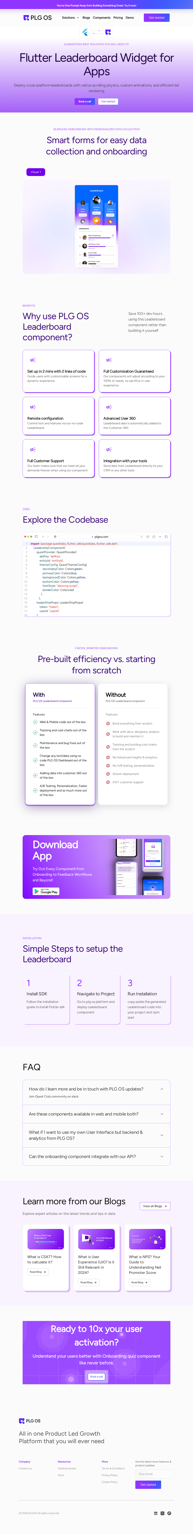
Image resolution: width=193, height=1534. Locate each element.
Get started (156, 17)
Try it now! (130, 5)
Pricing (118, 17)
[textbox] (99, 586)
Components (101, 17)
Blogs (86, 17)
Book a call (85, 101)
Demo (130, 17)
